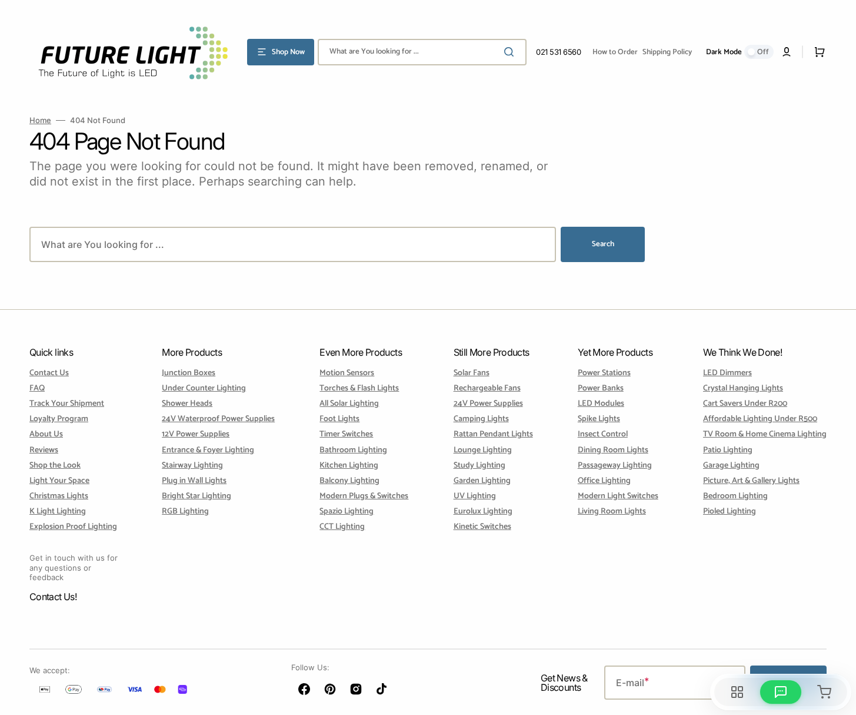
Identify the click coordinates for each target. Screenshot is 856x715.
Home (40, 120)
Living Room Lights (612, 511)
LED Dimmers (727, 374)
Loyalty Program (58, 419)
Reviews (43, 450)
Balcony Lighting (349, 481)
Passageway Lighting (615, 465)
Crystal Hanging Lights (743, 388)
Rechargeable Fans (487, 388)
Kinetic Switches (482, 527)
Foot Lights (339, 419)
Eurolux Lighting (483, 511)
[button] (787, 52)
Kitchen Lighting (348, 465)
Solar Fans (471, 374)
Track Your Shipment (66, 404)
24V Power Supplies (488, 404)
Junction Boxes (188, 374)
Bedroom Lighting (735, 496)
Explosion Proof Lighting (73, 527)
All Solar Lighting (349, 404)
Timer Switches (346, 434)
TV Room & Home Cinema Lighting (765, 434)
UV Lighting (475, 496)
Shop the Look (55, 465)
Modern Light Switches (618, 496)
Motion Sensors (346, 374)
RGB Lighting (185, 511)
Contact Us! (52, 597)
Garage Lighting (731, 465)
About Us (46, 434)
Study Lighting (479, 465)
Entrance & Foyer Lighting (208, 450)
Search (603, 244)
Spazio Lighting (346, 511)
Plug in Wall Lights (194, 481)
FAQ (37, 388)
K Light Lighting (57, 511)
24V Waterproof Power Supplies (218, 419)
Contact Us (49, 374)
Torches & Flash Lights (359, 388)
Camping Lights (481, 419)
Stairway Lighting (192, 465)
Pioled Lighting (729, 511)
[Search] (511, 52)
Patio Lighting (727, 450)
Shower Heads (187, 404)
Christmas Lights (58, 496)
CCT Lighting (342, 527)
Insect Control (603, 434)
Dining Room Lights (613, 450)
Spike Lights (599, 419)
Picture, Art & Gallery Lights (751, 481)
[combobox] (422, 52)
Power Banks (601, 388)
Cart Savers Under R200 (745, 404)
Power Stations (604, 374)
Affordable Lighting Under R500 (760, 419)
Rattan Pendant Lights (493, 434)
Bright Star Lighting (196, 496)
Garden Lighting (482, 481)
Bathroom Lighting (353, 450)
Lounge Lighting (483, 450)
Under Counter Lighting (204, 388)
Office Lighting (604, 481)
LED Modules (601, 404)
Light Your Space (59, 481)
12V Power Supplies (195, 434)
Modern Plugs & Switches (363, 496)
